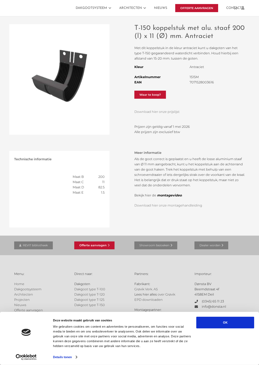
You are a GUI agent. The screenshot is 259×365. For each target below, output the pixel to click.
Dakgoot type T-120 (89, 294)
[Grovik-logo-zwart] (55, 8)
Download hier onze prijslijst (156, 112)
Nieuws (20, 305)
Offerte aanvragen (28, 310)
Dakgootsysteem (27, 289)
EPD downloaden (148, 300)
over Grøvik (166, 294)
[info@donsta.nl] (198, 306)
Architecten (23, 294)
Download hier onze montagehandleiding (168, 205)
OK (225, 322)
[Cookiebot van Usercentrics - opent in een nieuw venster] (26, 357)
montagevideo (169, 195)
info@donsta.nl (214, 306)
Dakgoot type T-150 (89, 305)
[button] (110, 8)
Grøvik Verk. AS (146, 289)
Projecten (22, 300)
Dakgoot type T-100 (89, 289)
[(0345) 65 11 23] (198, 301)
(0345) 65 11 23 (213, 301)
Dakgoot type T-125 (89, 300)
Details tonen (62, 357)
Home (19, 284)
